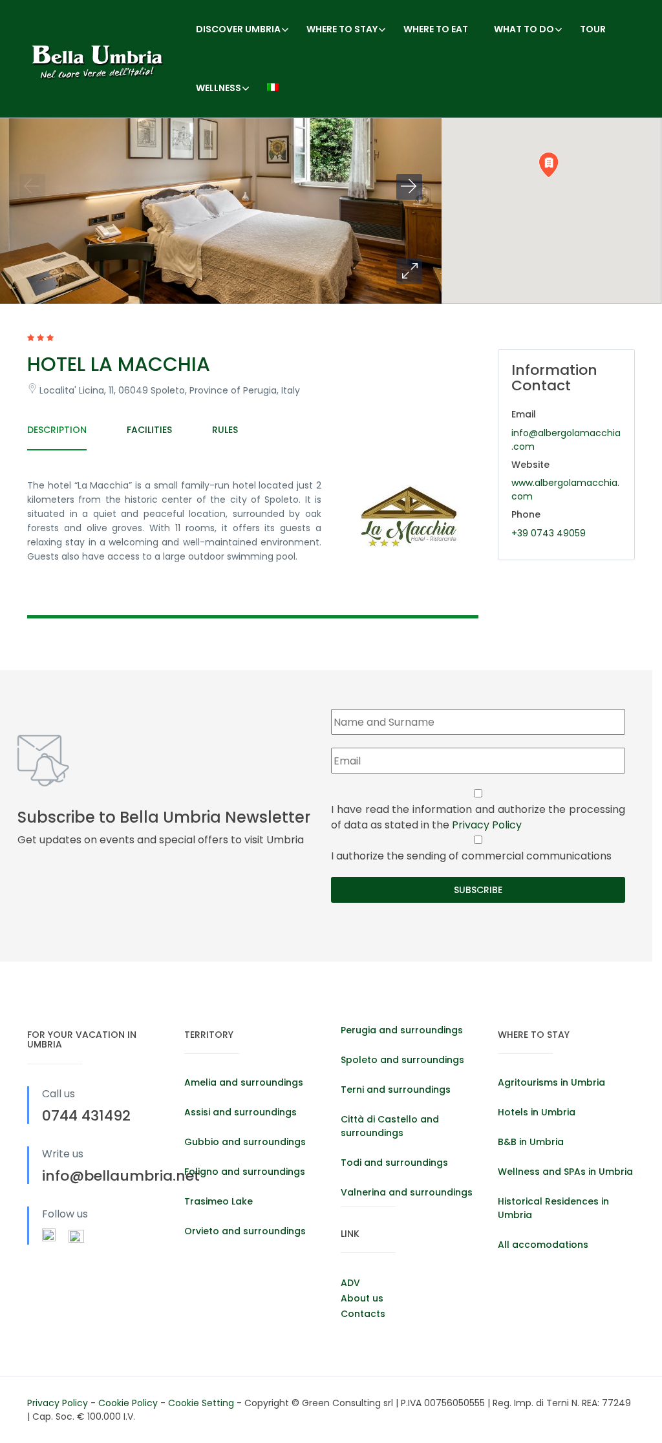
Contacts (363, 1313)
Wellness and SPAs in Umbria (565, 1171)
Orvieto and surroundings (245, 1231)
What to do (524, 29)
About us (362, 1298)
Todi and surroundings (394, 1162)
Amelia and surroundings (243, 1082)
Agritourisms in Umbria (551, 1082)
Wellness (218, 87)
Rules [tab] (225, 429)
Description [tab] (57, 429)
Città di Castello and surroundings (390, 1126)
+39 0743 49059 (548, 533)
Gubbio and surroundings (245, 1141)
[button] (409, 271)
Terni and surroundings (396, 1089)
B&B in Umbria (531, 1141)
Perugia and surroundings (402, 1030)
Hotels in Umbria (536, 1112)
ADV (350, 1282)
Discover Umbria (238, 29)
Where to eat (435, 29)
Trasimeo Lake (218, 1201)
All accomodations (543, 1244)
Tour (593, 29)
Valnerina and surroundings (407, 1192)
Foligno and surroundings (244, 1171)
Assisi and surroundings (240, 1112)
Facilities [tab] (149, 429)
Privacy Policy (487, 824)
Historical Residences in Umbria (553, 1208)
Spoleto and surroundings (402, 1059)
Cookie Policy (129, 1402)
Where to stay (342, 29)
